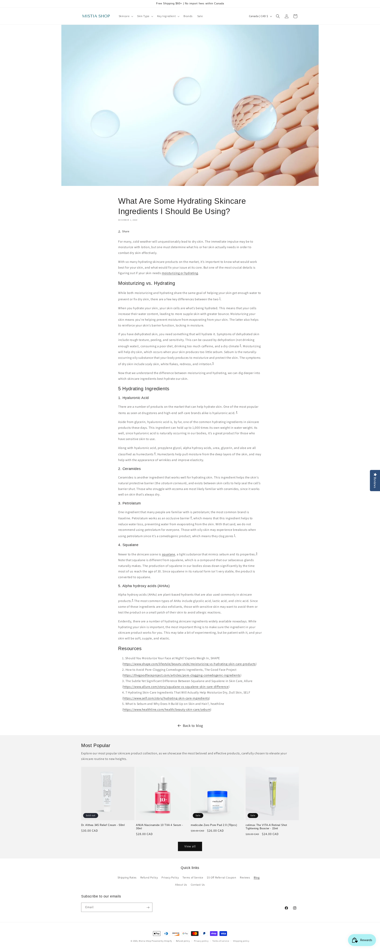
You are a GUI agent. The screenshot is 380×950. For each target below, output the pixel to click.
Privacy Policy (170, 877)
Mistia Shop (145, 940)
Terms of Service (192, 877)
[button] (125, 16)
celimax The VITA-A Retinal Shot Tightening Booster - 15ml (266, 827)
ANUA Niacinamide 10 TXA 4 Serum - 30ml (159, 827)
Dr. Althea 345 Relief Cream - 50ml (103, 825)
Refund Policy (149, 877)
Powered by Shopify (162, 940)
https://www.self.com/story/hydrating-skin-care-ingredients (166, 698)
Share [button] (125, 231)
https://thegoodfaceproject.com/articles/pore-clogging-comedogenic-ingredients (181, 675)
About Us (181, 884)
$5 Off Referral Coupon (221, 877)
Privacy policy (201, 940)
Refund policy (183, 940)
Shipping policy (241, 940)
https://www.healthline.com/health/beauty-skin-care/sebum (167, 709)
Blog (256, 877)
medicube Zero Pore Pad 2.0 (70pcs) (214, 825)
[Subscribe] (147, 907)
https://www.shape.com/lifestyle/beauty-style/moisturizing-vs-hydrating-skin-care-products (189, 664)
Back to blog (193, 725)
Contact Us (198, 884)
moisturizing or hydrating (180, 273)
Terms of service (220, 940)
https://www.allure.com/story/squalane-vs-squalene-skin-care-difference (176, 687)
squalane (168, 554)
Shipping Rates (127, 877)
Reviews (245, 877)
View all (190, 846)
